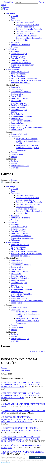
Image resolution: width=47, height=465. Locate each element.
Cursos (4, 368)
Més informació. (5, 463)
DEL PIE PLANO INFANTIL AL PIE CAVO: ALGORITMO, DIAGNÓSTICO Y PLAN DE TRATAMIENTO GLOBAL (20, 384)
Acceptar (37, 458)
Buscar (41, 2)
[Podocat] (5, 7)
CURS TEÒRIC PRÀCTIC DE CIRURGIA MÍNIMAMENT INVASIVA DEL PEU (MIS (20, 429)
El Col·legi (5, 370)
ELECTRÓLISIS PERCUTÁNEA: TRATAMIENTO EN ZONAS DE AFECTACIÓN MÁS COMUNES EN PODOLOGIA (22, 419)
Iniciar (3, 5)
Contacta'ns (8, 2)
